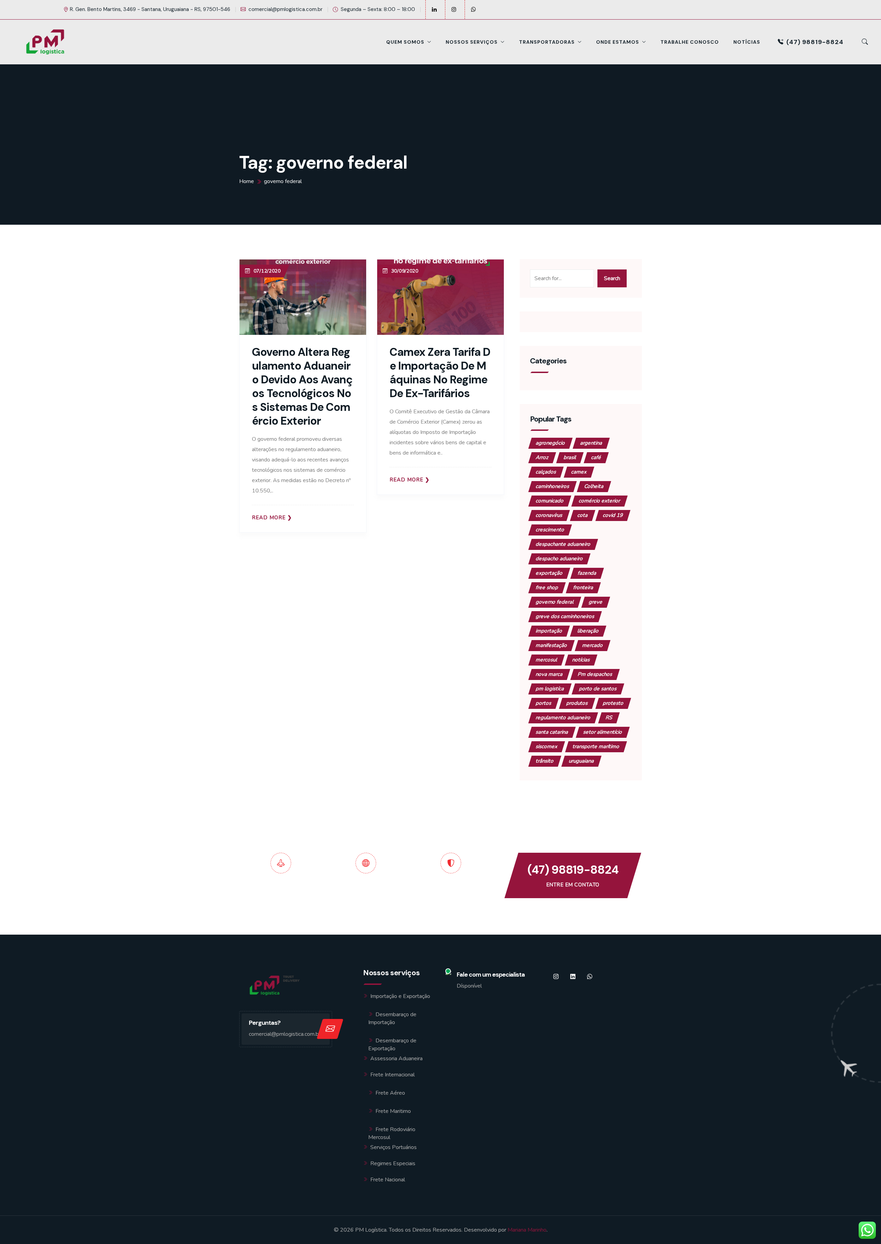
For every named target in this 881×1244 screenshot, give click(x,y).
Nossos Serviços (472, 42)
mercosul (546, 659)
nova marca (549, 674)
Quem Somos (405, 42)
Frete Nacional (387, 1179)
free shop (547, 587)
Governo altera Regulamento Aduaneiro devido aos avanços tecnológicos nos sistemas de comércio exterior (302, 386)
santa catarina (552, 732)
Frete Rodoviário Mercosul (391, 1133)
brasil (570, 457)
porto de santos (598, 688)
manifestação (551, 645)
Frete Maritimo (393, 1111)
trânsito (545, 760)
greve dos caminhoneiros (565, 616)
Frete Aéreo (390, 1093)
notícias (581, 659)
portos (543, 703)
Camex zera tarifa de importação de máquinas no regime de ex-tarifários (440, 373)
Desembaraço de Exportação (392, 1044)
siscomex (547, 746)
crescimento (550, 529)
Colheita (594, 486)
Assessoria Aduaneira (396, 1058)
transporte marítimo (596, 746)
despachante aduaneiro (563, 544)
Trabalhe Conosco (689, 42)
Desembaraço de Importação (392, 1018)
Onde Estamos (617, 42)
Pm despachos (595, 674)
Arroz (542, 457)
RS (609, 717)
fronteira (583, 587)
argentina (591, 442)
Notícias (746, 42)
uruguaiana (581, 760)
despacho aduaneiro (559, 558)
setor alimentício (602, 732)
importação (549, 630)
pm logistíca (550, 688)
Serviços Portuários (393, 1147)
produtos (577, 703)
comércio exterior (599, 500)
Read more (269, 517)
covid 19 (613, 515)
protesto (613, 703)
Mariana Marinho (527, 1230)
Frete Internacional (392, 1074)
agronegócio (550, 442)
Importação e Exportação (400, 996)
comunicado (550, 500)
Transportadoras (547, 42)
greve (596, 601)
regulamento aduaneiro (563, 717)
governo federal (555, 601)
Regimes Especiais (392, 1163)
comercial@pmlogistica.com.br (285, 9)
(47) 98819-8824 (814, 42)
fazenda (587, 573)
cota (582, 515)
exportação (549, 573)
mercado (592, 645)
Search (612, 278)
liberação (588, 630)
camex (579, 471)
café (596, 457)
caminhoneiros (552, 486)
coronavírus (549, 515)
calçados (546, 471)
